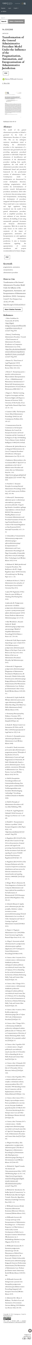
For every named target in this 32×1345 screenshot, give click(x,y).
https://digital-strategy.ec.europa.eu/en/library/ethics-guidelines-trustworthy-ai (15, 325)
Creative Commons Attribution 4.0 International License (14, 1321)
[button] (6, 83)
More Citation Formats (13, 309)
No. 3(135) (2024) (7, 29)
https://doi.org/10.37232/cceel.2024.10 (14, 305)
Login (9, 8)
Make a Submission (16, 21)
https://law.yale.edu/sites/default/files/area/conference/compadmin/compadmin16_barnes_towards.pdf (15, 351)
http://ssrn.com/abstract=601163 (15, 832)
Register (3, 8)
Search (3, 21)
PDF (5, 73)
